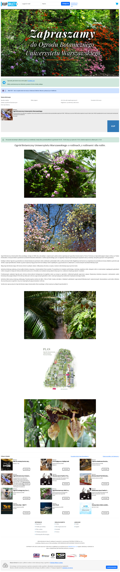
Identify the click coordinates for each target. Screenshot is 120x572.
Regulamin (39, 524)
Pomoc (57, 532)
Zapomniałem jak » (74, 5)
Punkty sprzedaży (40, 527)
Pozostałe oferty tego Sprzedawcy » (80, 456)
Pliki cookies (39, 529)
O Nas (57, 524)
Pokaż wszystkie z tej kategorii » (111, 456)
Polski (76, 524)
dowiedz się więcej (67, 568)
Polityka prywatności (41, 532)
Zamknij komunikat (112, 567)
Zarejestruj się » (74, 3)
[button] (15, 100)
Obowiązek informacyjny (42, 534)
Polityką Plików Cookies (56, 563)
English (77, 527)
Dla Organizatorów (61, 527)
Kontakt (58, 529)
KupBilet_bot (31, 81)
